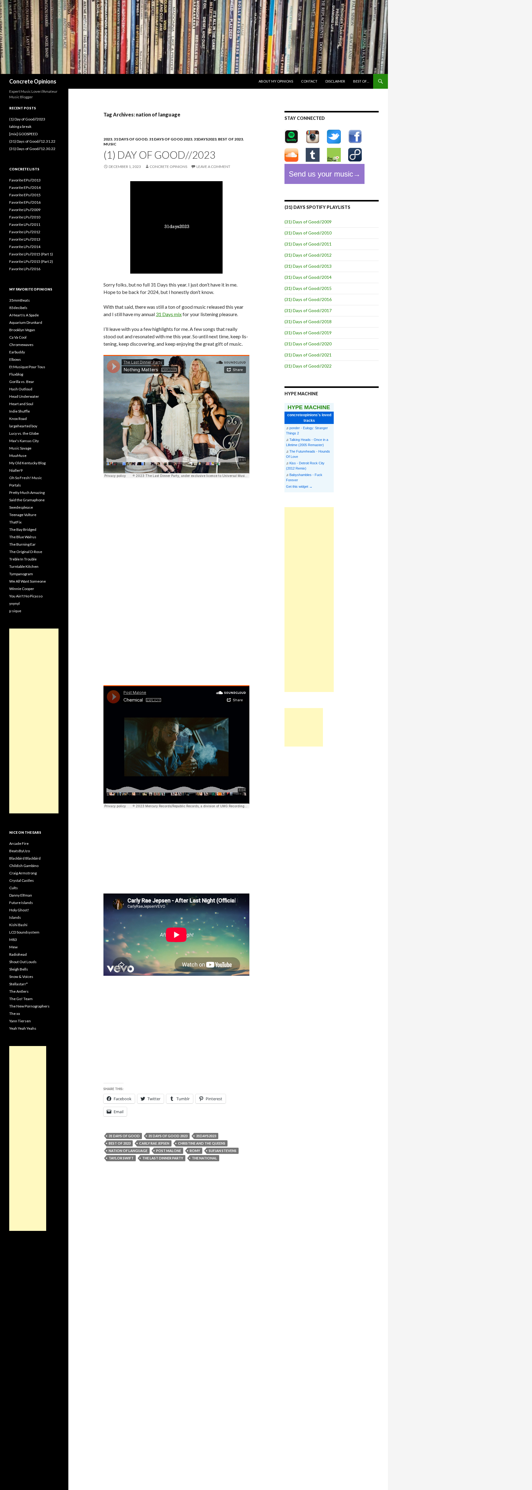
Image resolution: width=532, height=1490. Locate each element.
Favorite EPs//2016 (25, 202)
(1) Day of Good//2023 (159, 155)
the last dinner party (162, 1158)
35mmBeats (19, 300)
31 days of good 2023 (170, 139)
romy (195, 1151)
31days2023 (205, 139)
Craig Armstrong (23, 873)
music (109, 144)
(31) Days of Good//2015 (308, 288)
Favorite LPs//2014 (24, 246)
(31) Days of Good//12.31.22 (32, 141)
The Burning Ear (22, 544)
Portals (15, 485)
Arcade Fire (19, 843)
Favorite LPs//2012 (24, 232)
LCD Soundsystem (24, 932)
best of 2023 (230, 139)
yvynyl (14, 603)
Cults (13, 887)
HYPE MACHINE (309, 407)
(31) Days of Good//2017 (308, 310)
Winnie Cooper (21, 588)
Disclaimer (335, 81)
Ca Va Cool (17, 337)
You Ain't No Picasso (25, 596)
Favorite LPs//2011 (24, 224)
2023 (107, 139)
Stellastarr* (18, 984)
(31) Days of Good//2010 (308, 232)
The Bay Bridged (22, 529)
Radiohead (18, 954)
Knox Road (18, 418)
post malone (168, 1151)
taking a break (20, 126)
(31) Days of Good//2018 (308, 321)
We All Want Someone (27, 581)
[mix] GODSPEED (23, 134)
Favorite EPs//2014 (25, 187)
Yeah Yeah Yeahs (22, 1028)
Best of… (361, 81)
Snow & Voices (21, 976)
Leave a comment (213, 166)
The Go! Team (21, 998)
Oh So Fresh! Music (25, 477)
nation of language (128, 1151)
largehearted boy (23, 426)
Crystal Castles (21, 880)
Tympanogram (21, 574)
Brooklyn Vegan (22, 330)
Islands (15, 917)
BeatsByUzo (19, 851)
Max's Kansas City (24, 440)
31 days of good (130, 139)
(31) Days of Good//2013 (308, 266)
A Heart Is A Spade (24, 315)
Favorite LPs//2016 (24, 269)
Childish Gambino (23, 865)
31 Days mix (169, 314)
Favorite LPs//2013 (24, 239)
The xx (14, 1013)
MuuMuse (17, 455)
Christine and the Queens (201, 1143)
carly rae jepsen (154, 1143)
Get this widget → (299, 486)
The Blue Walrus (22, 537)
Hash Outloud (20, 389)
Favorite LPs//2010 (24, 217)
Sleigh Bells (18, 969)
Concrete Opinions (32, 81)
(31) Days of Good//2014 (308, 277)
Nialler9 (15, 470)
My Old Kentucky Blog (27, 463)
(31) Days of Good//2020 (308, 343)
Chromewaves (21, 344)
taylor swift (121, 1158)
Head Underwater (24, 396)
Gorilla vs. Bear (21, 381)
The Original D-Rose (25, 551)
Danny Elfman (20, 895)
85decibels (18, 307)
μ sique (15, 611)
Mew (13, 947)
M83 (13, 939)
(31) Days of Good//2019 (308, 332)
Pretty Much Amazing (27, 492)
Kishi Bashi (18, 924)
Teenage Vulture (22, 514)
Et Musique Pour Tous (27, 366)
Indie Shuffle (19, 411)
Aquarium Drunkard (25, 322)
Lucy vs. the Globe (24, 433)
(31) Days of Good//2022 (308, 365)
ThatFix (15, 522)
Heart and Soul (21, 403)
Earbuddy (17, 352)
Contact (309, 81)
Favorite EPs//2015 (25, 195)
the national (204, 1158)
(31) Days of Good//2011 (308, 243)
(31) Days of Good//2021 (308, 354)
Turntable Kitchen (23, 566)
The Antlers (19, 991)
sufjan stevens (222, 1151)
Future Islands (21, 902)
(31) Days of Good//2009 (308, 221)
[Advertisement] (309, 599)
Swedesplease (21, 507)
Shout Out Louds (23, 961)
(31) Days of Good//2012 (308, 255)
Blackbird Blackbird (25, 858)
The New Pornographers (29, 1006)
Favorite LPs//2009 (24, 209)
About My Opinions (276, 81)
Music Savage (20, 448)
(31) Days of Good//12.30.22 (32, 148)
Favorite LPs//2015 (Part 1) (31, 254)
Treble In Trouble (23, 559)
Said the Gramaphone (27, 500)
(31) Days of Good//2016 (308, 299)
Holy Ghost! (19, 910)
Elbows (15, 359)
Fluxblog (16, 374)
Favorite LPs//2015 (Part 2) (31, 261)
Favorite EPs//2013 (25, 180)
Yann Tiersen (20, 1021)
